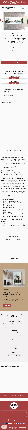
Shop (13, 412)
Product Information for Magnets (14, 240)
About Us (7, 305)
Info (13, 416)
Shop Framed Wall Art (14, 326)
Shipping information (14, 244)
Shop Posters (14, 345)
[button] (14, 42)
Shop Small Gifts (14, 355)
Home (5, 35)
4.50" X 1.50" (14, 50)
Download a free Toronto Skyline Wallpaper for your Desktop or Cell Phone (12, 166)
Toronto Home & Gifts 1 (18, 35)
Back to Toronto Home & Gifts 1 (15, 395)
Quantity (14, 54)
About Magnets (14, 236)
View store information (8, 95)
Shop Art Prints (14, 336)
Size (14, 47)
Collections (10, 35)
